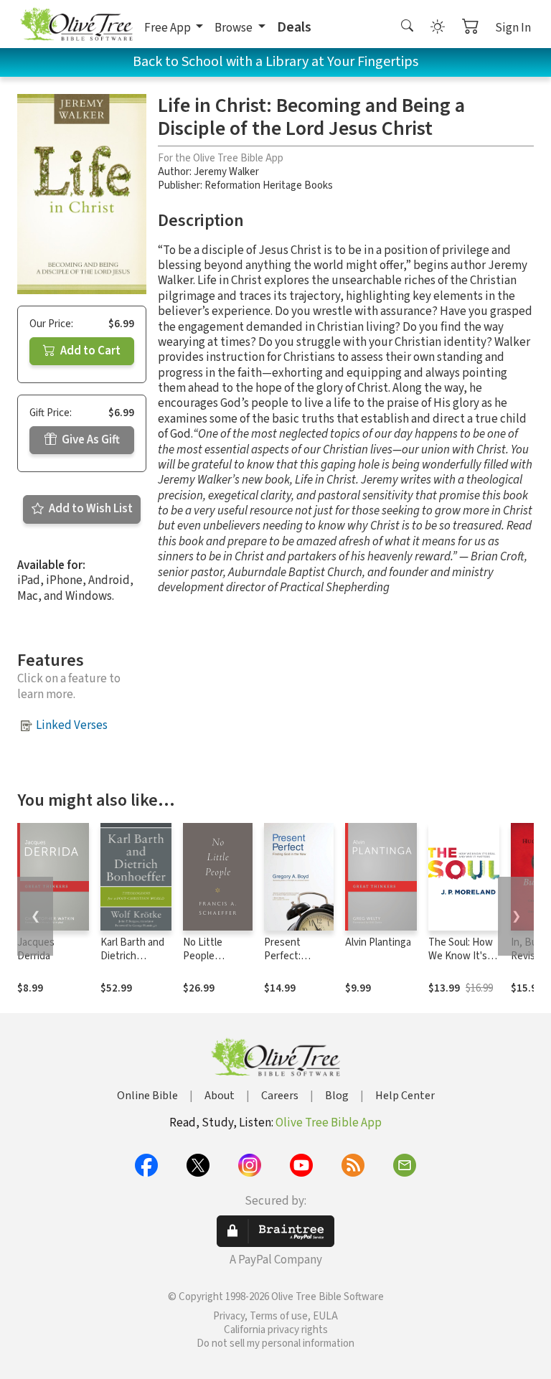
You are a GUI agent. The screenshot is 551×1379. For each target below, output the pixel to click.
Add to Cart (89, 350)
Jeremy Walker (226, 171)
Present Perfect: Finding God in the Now (295, 963)
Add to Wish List (90, 508)
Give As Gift (90, 439)
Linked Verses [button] (72, 725)
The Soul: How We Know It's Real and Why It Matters (462, 963)
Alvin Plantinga (378, 942)
